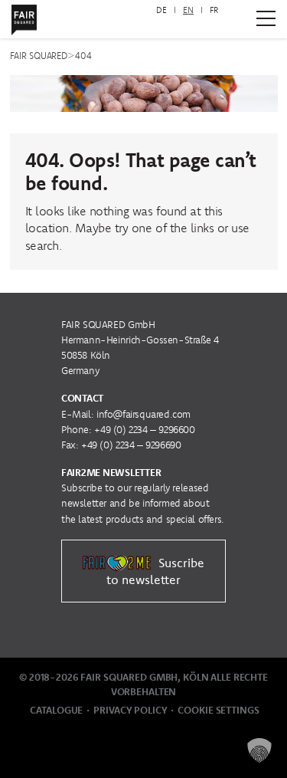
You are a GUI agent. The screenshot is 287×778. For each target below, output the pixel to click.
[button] (259, 750)
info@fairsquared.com (143, 414)
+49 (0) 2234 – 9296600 (144, 429)
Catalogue (56, 710)
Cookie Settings (218, 710)
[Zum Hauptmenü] (266, 18)
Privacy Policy (130, 710)
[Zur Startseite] (24, 17)
